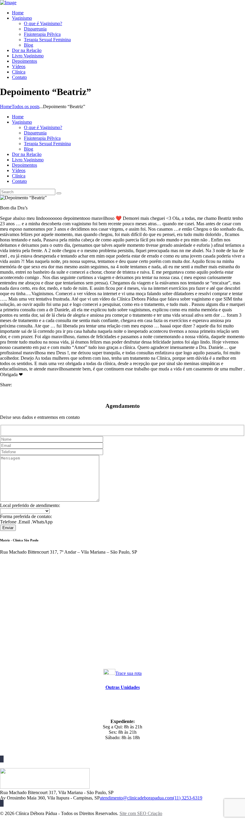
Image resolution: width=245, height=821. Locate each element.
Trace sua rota (128, 673)
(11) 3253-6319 (187, 797)
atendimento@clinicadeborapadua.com (136, 797)
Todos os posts (25, 106)
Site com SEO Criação (141, 813)
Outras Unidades (122, 687)
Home (6, 106)
